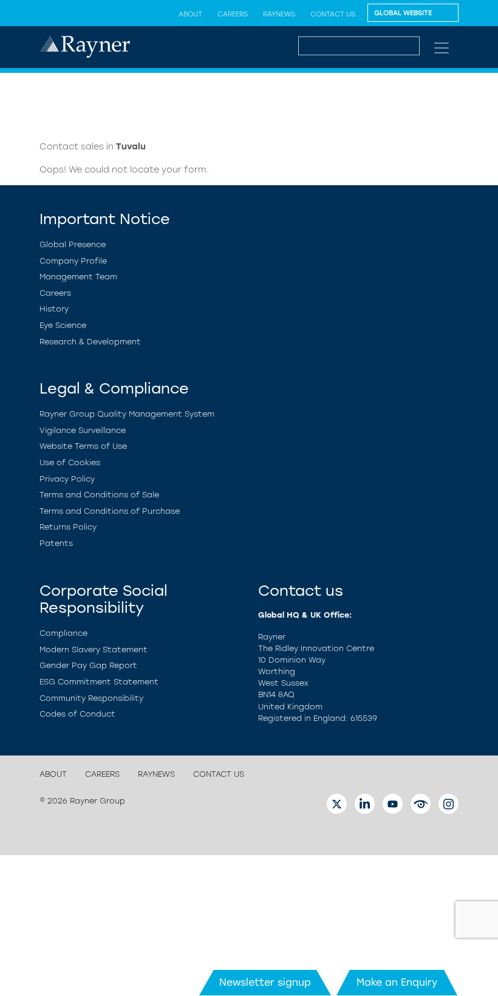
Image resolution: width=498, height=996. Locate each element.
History (54, 308)
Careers (232, 14)
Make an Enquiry (396, 982)
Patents (56, 543)
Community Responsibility (91, 698)
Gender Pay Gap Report (88, 665)
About (190, 14)
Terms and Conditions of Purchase (109, 511)
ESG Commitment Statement (99, 681)
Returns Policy (68, 526)
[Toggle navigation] (442, 48)
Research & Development (90, 341)
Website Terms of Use (83, 446)
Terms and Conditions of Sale (99, 494)
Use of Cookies (69, 462)
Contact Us (332, 14)
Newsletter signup (265, 982)
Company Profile (73, 260)
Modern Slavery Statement (93, 649)
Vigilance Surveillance (82, 430)
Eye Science (62, 325)
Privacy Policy (67, 478)
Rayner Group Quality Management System (126, 413)
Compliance (63, 633)
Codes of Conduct (77, 713)
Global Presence (72, 244)
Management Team (78, 276)
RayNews (279, 14)
